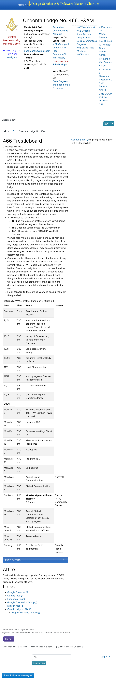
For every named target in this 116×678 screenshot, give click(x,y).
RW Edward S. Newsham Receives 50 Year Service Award (105, 79)
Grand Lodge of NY (17, 609)
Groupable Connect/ (60, 30)
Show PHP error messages (18, 675)
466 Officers (83, 30)
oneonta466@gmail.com (37, 50)
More (8, 638)
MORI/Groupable (61, 44)
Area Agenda (84, 34)
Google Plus (13, 595)
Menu (21, 4)
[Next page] (14, 131)
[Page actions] (111, 123)
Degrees (81, 44)
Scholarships (59, 64)
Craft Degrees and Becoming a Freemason (61, 84)
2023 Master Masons (103, 34)
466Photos (83, 54)
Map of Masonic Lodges (25, 612)
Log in (104, 656)
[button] (6, 131)
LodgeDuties (84, 37)
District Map (14, 605)
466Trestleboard (86, 27)
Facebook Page (15, 599)
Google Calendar (16, 592)
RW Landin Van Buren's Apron (105, 62)
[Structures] (106, 123)
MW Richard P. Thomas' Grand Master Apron (105, 48)
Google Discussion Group (21, 602)
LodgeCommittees (87, 40)
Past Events (13, 560)
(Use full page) (78, 139)
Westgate (12, 57)
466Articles (105, 27)
